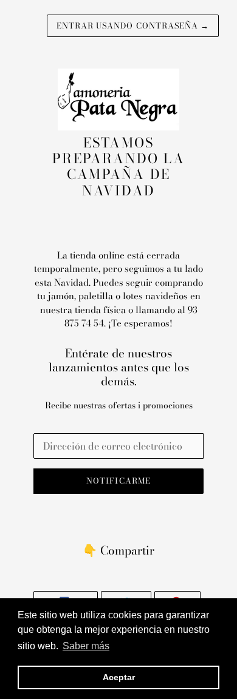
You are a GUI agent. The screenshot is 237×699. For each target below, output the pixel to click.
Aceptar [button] (119, 677)
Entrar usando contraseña (133, 25)
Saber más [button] (86, 646)
